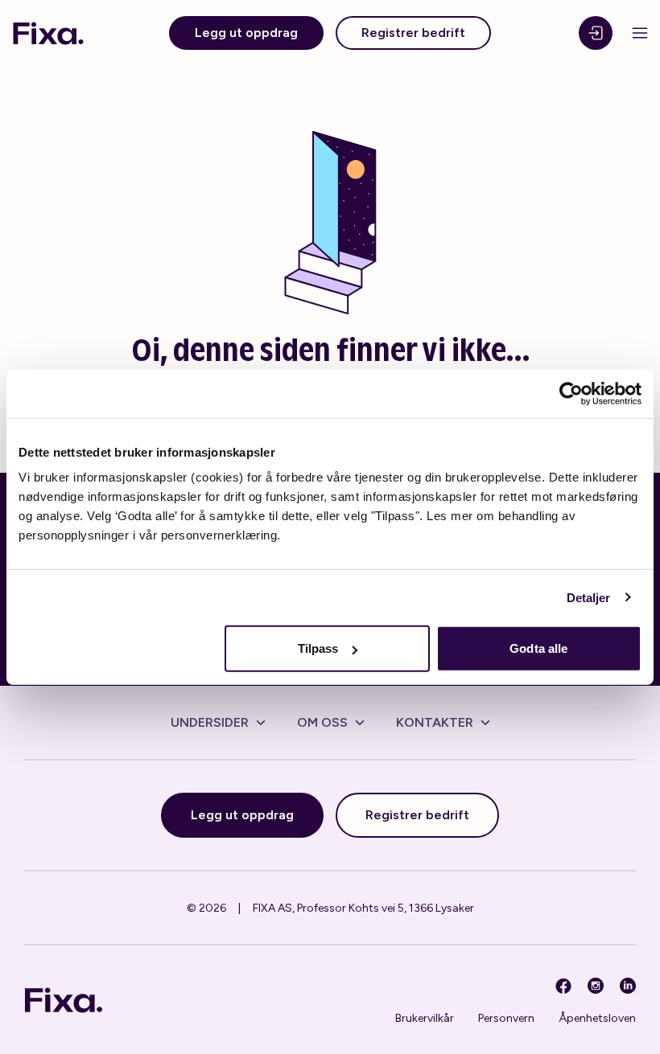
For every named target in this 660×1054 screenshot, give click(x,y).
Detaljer (589, 597)
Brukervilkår (424, 1018)
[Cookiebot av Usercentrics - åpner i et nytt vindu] (571, 393)
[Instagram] (596, 986)
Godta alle (538, 648)
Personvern (506, 1018)
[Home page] (48, 33)
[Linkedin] (628, 986)
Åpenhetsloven (597, 1018)
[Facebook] (563, 986)
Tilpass (318, 648)
